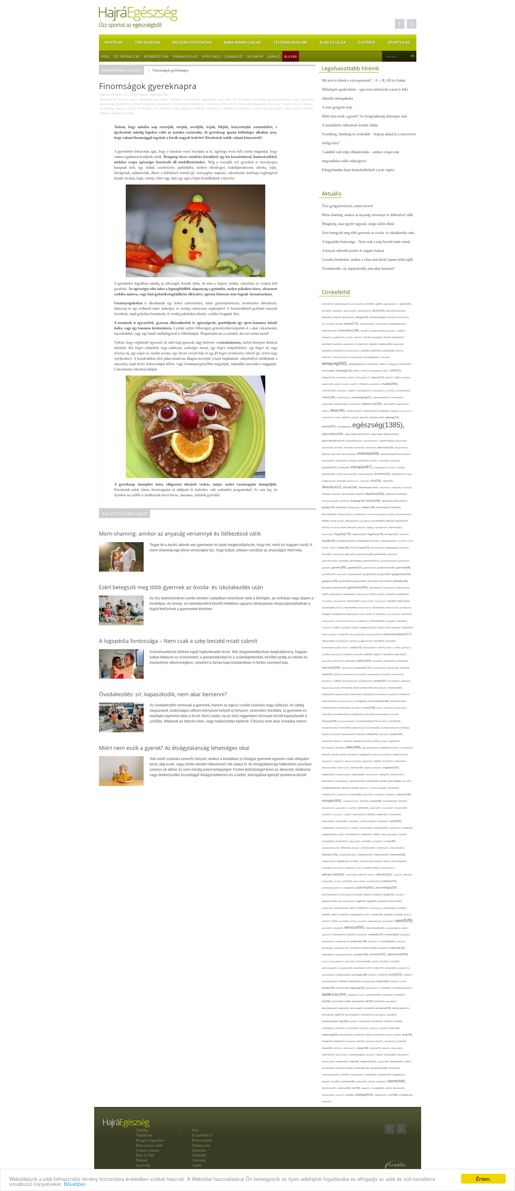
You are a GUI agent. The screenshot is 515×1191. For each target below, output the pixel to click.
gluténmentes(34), (330, 561)
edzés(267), (329, 426)
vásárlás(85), (390, 1055)
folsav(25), (404, 534)
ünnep (104, 113)
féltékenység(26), (346, 514)
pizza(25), (398, 875)
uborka (308, 108)
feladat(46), (342, 507)
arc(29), (349, 337)
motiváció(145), (404, 794)
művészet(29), (328, 808)
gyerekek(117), (356, 567)
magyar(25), (339, 761)
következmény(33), (330, 728)
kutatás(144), (396, 734)
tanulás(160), (329, 988)
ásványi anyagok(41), (394, 337)
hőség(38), (391, 621)
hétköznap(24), (393, 608)
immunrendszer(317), (397, 634)
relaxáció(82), (395, 901)
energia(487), (362, 467)
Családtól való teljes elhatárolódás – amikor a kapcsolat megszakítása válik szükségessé (360, 156)
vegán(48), (354, 1061)
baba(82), (374, 344)
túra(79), (370, 1035)
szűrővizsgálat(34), (330, 981)
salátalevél (230, 108)
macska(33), (353, 754)
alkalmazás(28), (365, 311)
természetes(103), (400, 1008)
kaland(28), (327, 661)
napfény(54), (363, 808)
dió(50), (350, 411)
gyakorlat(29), (404, 561)
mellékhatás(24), (397, 774)
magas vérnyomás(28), (382, 754)
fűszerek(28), (339, 554)
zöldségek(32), (381, 1095)
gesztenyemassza (278, 99)
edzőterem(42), (344, 427)
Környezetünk (156, 56)
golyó (296, 99)
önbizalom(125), (330, 854)
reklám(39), (383, 901)
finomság (259, 99)
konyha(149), (369, 707)
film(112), (326, 527)
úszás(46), (401, 1041)
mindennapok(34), (379, 788)
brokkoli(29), (342, 377)
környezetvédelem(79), (367, 721)
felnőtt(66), (396, 507)
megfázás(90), (329, 774)
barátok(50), (376, 351)
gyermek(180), (403, 567)
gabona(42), (351, 554)
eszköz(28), (365, 481)
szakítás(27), (374, 941)
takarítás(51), (355, 981)
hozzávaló (164, 104)
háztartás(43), (379, 608)
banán (123, 99)
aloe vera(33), (328, 324)
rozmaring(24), (375, 908)
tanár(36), (394, 981)
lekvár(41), (341, 748)
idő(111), (382, 627)
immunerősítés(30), (358, 634)
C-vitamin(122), (376, 377)
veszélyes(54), (384, 1075)
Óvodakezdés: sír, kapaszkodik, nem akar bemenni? (358, 268)
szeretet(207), (378, 954)
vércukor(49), (328, 1068)
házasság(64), (329, 608)
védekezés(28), (329, 1061)
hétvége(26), (406, 608)
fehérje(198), (374, 500)
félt (234, 99)
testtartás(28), (380, 1015)
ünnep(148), (363, 1048)
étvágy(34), (396, 487)
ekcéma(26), (371, 447)
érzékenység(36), (366, 474)
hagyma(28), (389, 588)
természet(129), (384, 1008)
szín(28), (375, 961)
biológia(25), (394, 364)
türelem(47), (340, 1041)
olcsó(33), (402, 834)
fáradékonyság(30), (331, 501)
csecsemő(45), (329, 391)
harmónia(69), (354, 601)
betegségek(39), (357, 364)
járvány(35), (358, 654)
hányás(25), (327, 601)
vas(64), (380, 1055)
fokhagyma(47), (392, 534)
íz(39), (397, 647)
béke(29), (399, 351)
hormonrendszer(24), (345, 621)
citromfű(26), (375, 384)
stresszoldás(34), (393, 928)
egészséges (209, 99)
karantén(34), (393, 668)
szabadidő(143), (376, 934)
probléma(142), (389, 881)
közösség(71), (374, 728)
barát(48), (365, 351)
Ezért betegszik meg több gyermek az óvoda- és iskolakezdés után (368, 233)
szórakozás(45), (343, 975)
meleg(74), (384, 774)
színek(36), (385, 961)
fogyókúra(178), (376, 534)
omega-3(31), (355, 841)
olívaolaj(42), (328, 841)
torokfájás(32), (328, 1028)
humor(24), (327, 627)
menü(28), (407, 781)
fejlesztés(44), (401, 501)
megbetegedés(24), (373, 768)
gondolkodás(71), (372, 561)
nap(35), (353, 808)
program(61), (350, 888)
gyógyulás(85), (360, 581)
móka (307, 104)
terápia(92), (344, 1008)
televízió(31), (391, 1001)
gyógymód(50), (384, 574)
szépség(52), (328, 954)
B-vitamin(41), (362, 344)
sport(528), (404, 920)
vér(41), (407, 1061)
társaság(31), (388, 995)
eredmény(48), (329, 474)
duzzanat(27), (406, 411)
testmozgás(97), (353, 1014)
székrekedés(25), (342, 948)
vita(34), (372, 1081)
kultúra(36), (384, 734)
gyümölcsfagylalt (143, 104)
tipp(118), (344, 1021)
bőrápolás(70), (329, 377)
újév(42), (361, 1041)
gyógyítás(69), (370, 574)
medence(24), (343, 768)
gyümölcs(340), (358, 587)
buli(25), (351, 377)
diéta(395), (338, 410)
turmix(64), (379, 1035)
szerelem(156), (361, 954)
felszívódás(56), (330, 514)
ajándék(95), (406, 304)
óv (156, 108)
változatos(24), (342, 1055)
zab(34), (389, 1088)
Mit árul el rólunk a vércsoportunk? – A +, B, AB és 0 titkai (363, 80)
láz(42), (376, 741)
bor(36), (365, 371)
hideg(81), (327, 614)
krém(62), (361, 734)
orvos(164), (390, 841)
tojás (287, 108)
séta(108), (389, 914)
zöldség (128, 113)
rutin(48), (326, 915)
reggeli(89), (372, 901)
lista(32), (336, 754)
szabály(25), (405, 934)
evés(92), (326, 494)
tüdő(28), (397, 1035)
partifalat (199, 108)
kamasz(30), (378, 661)
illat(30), (334, 634)
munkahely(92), (390, 801)
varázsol (116, 113)
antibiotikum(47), (330, 331)
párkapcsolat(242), (334, 874)
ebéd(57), (346, 417)
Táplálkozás (147, 42)
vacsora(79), (375, 1048)
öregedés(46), (343, 861)
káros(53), (404, 668)
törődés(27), (341, 1028)
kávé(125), (327, 674)
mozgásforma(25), (351, 801)
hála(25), (382, 594)
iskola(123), (356, 647)
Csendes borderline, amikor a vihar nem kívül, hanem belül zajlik (367, 260)
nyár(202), (396, 821)
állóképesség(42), (378, 317)
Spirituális (211, 56)
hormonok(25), (329, 621)
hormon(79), (406, 614)
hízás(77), (371, 614)
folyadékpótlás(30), (389, 541)
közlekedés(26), (359, 728)
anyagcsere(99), (378, 330)
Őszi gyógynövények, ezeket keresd (347, 206)
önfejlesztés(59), (381, 855)
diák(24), (326, 411)
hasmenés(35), (368, 601)
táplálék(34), (386, 988)
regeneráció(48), (330, 901)
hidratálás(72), (339, 614)
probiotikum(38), (374, 881)
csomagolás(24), (378, 391)
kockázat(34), (381, 694)
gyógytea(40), (346, 581)
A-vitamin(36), (328, 304)
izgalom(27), (406, 647)
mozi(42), (364, 801)
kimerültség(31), (380, 688)
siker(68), (399, 915)
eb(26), (338, 417)
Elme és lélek (333, 42)
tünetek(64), (328, 1041)
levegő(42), (385, 748)
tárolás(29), (353, 995)
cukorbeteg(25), (344, 397)
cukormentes (191, 99)
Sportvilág (399, 42)
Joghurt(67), (388, 654)
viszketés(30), (362, 1081)
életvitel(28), (406, 454)
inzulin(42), (390, 641)
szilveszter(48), (363, 961)
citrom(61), (364, 384)
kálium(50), (350, 661)
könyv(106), (370, 714)
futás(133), (364, 547)
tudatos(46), (394, 1028)
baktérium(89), (386, 344)
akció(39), (327, 311)
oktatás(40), (367, 834)
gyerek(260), (340, 567)
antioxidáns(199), (350, 330)
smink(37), (326, 921)
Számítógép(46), (388, 941)
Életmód (367, 42)
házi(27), (340, 608)
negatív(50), (382, 814)
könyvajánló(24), (383, 714)
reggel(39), (361, 901)
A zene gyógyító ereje (337, 107)
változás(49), (328, 1055)
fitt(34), (344, 527)
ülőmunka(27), (350, 1048)
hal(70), (374, 594)
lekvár (297, 104)
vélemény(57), (397, 1061)
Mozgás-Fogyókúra (192, 42)
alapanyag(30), (351, 311)
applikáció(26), (339, 337)
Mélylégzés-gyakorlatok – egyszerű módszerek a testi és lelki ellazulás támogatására (365, 93)
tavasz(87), (400, 995)
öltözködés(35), (369, 848)
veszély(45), (371, 1075)
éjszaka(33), (360, 447)
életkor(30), (336, 454)
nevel (131, 108)
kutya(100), (327, 741)
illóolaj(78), (343, 634)
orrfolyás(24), (378, 841)
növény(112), (383, 821)
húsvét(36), (346, 627)
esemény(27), (353, 481)
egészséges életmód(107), (358, 434)
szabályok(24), (328, 941)
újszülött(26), (390, 1041)
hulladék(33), (402, 621)
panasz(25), (339, 868)
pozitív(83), (347, 881)
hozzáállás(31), (362, 621)
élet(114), (326, 454)
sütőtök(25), (362, 934)
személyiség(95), (369, 948)
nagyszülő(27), (342, 808)
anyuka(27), (392, 331)
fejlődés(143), (329, 507)
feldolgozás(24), (355, 507)
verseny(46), (394, 1068)
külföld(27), (338, 741)
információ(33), (342, 641)
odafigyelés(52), (330, 834)
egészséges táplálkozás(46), (385, 434)
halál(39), (391, 594)
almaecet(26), (403, 317)
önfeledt (165, 108)
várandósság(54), (357, 1055)
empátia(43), (344, 467)
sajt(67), (335, 915)
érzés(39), (342, 481)
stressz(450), (355, 927)
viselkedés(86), (348, 1081)
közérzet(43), (345, 728)
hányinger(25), (340, 601)
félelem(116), (369, 507)
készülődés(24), (366, 681)
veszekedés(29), (357, 1075)
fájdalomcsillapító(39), (396, 494)
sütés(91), (351, 934)
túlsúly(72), (360, 1035)
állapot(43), (327, 317)
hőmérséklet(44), (377, 621)
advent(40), (369, 304)
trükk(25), (374, 1028)
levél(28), (395, 748)
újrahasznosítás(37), (375, 1041)
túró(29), (389, 1035)
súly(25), (405, 928)
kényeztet (212, 104)
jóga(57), (377, 654)
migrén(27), (365, 788)
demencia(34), (355, 404)
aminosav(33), (382, 324)
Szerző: (144, 94)
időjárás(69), (407, 627)
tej (264, 108)
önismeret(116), (398, 854)
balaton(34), (398, 344)
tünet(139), (407, 1034)
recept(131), (389, 894)
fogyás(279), (343, 534)
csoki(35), (351, 391)
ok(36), (341, 834)
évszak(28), (336, 494)
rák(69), (368, 895)
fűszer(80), (327, 554)
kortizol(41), (328, 714)
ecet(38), (355, 417)
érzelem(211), (383, 473)
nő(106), (364, 821)
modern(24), (343, 794)
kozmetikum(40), (342, 714)
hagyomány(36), (402, 588)
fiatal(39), (390, 521)
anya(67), (365, 331)
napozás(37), (388, 808)
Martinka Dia (159, 94)
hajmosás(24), (363, 594)
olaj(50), (377, 834)
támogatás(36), (369, 981)
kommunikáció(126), (379, 701)
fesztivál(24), (365, 521)
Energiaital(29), (381, 467)
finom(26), (336, 527)
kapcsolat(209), (332, 667)
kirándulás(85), (395, 688)
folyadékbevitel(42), (346, 541)
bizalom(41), (406, 364)
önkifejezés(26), (329, 861)
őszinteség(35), (376, 861)
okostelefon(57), (353, 834)
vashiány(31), (403, 1055)
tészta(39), (392, 1015)
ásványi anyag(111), (374, 337)
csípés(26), (342, 391)
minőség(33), (393, 788)
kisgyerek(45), (329, 694)
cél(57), (398, 377)
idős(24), (326, 634)
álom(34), (339, 324)
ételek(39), (388, 481)
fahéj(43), (360, 494)
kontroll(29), (357, 708)
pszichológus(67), (331, 895)
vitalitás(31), (381, 1081)
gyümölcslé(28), (376, 588)
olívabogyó (145, 108)
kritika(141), (372, 734)
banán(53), (339, 351)
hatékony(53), (403, 601)
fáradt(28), (345, 501)
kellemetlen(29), (350, 674)
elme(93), (353, 460)
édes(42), (364, 417)
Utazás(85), (327, 1048)
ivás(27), (390, 647)
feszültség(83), (378, 521)
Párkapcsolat (185, 56)
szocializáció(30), (346, 968)
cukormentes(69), (381, 397)
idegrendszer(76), (369, 627)
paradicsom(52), (372, 868)
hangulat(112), (402, 594)
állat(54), (337, 317)
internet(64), (379, 641)
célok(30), (406, 377)
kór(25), (380, 708)
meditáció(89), (357, 768)
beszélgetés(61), (372, 357)
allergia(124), (363, 317)
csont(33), (391, 391)
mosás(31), (380, 794)
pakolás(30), (327, 868)
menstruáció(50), (357, 781)
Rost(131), (363, 908)
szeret (257, 108)
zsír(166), (393, 1095)
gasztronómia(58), (366, 554)
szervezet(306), (398, 954)
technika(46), (338, 1001)
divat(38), (358, 411)
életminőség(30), (349, 454)
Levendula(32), (406, 748)
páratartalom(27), (387, 868)
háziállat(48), (351, 608)
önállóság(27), (383, 848)
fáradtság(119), (358, 501)
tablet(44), (344, 981)
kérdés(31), (386, 674)
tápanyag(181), (358, 987)
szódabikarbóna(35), (363, 968)
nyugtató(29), (395, 828)
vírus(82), (335, 1081)
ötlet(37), (387, 861)
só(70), (335, 921)
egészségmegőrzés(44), (334, 441)
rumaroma (214, 108)
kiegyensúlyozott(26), (331, 688)
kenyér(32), (362, 674)
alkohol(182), (379, 310)
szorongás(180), (359, 974)
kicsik (242, 104)
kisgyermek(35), (343, 694)
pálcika (186, 108)
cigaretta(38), (328, 384)
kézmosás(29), (394, 681)
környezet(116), (330, 721)
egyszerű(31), (328, 447)
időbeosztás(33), (393, 627)
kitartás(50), (369, 694)
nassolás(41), (359, 814)
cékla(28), (389, 377)
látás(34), (367, 741)
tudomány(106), (346, 1034)
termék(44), (370, 1008)
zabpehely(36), (329, 1095)
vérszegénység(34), (331, 1075)
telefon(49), (380, 1001)
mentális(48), (372, 781)
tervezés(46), (328, 1015)
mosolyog (107, 108)
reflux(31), (399, 895)
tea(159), (326, 1001)
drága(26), (395, 411)
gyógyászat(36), (355, 574)
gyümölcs (123, 104)
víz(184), (356, 1087)
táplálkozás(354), (335, 994)
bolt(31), (357, 371)
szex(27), (326, 961)
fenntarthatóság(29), (377, 514)
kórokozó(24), (401, 708)
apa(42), (401, 331)
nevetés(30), (354, 821)
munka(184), (376, 800)
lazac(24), (384, 741)
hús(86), (336, 627)
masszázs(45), (329, 768)
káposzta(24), (348, 668)
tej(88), (348, 1001)
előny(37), (374, 461)
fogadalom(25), (382, 527)
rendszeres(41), (342, 908)
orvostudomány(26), (331, 848)
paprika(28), (350, 868)
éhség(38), (349, 447)
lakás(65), (358, 741)
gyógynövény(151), (401, 574)
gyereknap (107, 104)
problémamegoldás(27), (333, 888)
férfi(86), (326, 521)
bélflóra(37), (327, 357)
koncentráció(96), (398, 701)
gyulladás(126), (400, 581)
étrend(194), (351, 487)
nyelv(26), (355, 828)
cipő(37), (355, 384)
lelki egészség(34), (370, 748)
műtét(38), (402, 801)
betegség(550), (335, 363)
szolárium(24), (404, 968)
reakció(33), (377, 895)
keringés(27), (328, 681)
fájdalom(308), (375, 493)
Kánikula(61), (402, 661)
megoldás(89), (358, 774)
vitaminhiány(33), (329, 1088)
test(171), (340, 1014)
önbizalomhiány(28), (348, 855)
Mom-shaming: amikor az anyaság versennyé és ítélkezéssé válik (367, 215)
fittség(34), (353, 527)
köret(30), (395, 714)
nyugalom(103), (381, 827)
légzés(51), (394, 741)
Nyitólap (114, 42)
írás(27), (346, 647)
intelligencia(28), (366, 641)
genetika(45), (381, 554)
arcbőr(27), (358, 337)
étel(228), (376, 480)
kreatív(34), (336, 734)
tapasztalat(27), (373, 988)
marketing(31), (400, 761)
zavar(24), (340, 1095)
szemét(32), (383, 948)
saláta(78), (344, 915)
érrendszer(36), (351, 474)
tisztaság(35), (365, 1021)
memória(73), (328, 781)
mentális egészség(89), (390, 781)
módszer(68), (355, 794)
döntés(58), (384, 411)
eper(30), (392, 467)
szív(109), (395, 961)
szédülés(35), (328, 948)
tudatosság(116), (330, 1034)
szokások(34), (391, 968)
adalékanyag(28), (342, 304)
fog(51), (371, 527)
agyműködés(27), (392, 304)
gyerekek (308, 99)
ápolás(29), (327, 337)
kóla (277, 104)
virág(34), (326, 1081)
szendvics (245, 108)
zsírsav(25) (326, 1101)
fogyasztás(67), (360, 534)
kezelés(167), (380, 681)
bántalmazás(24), (353, 351)
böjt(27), (387, 371)
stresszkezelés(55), (376, 928)
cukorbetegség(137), (362, 397)
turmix (296, 108)
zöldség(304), (365, 1094)
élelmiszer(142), (386, 447)
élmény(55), (364, 461)
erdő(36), (401, 467)
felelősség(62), (383, 507)
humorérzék (181, 104)
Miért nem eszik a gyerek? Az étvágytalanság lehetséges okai (364, 116)
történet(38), (353, 1028)
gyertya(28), (342, 574)
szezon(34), (350, 961)
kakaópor (197, 104)
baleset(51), (328, 351)
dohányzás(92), (371, 411)
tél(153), (369, 1001)
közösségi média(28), (391, 728)
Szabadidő (234, 56)
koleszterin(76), (329, 701)
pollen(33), (407, 875)
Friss (105, 56)
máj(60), (377, 761)
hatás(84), (392, 601)
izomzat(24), (337, 654)
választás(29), (397, 1048)
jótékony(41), (400, 654)
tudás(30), (384, 1028)
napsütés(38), (401, 808)
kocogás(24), (393, 694)
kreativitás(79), (349, 734)
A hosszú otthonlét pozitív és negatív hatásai (353, 251)
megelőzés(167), (391, 767)
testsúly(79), (367, 1015)
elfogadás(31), (329, 461)
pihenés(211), (385, 874)
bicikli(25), (383, 364)
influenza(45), (329, 641)
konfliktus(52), (344, 708)
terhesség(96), (357, 1008)
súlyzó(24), (327, 934)
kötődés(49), (395, 721)
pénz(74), (363, 875)
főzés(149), (344, 547)
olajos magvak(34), (389, 834)
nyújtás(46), (407, 828)
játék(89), (368, 654)
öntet (176, 108)
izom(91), (326, 654)
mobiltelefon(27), (329, 794)
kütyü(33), (348, 741)
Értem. (483, 1178)
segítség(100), (357, 914)
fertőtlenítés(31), (338, 521)
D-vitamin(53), (397, 397)
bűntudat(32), (361, 377)
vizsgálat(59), (378, 1088)
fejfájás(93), (388, 501)
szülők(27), (408, 975)
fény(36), (391, 514)
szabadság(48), (392, 934)
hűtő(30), (355, 627)
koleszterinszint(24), (346, 701)
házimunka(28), (365, 608)
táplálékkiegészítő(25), (402, 988)
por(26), (338, 881)
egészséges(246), (333, 433)
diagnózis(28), (403, 404)
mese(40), (346, 788)
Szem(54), (355, 948)
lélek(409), (354, 747)
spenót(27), (362, 921)
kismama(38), (356, 694)
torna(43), (398, 1021)
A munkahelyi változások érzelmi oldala (350, 125)
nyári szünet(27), (342, 828)
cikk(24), (338, 384)
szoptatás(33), (328, 975)
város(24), (371, 1055)
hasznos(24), (381, 601)
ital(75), (382, 647)
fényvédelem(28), (404, 514)
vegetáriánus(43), (368, 1061)
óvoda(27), (357, 848)
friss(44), (354, 548)
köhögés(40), (357, 714)
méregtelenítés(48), (331, 788)
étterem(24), (385, 487)
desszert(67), (390, 404)
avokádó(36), (349, 344)
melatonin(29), (372, 774)
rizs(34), (353, 908)
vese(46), (345, 1075)
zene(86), (350, 1095)
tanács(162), (383, 981)
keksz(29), (338, 674)
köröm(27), (384, 721)
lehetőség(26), (329, 748)
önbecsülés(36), (397, 848)
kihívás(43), (347, 688)
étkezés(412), (332, 487)
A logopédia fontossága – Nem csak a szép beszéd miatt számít (366, 242)
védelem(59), (342, 1061)
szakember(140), (359, 941)
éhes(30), (339, 447)
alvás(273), (352, 323)
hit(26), (362, 614)
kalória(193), (364, 660)
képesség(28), (374, 674)
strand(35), (339, 928)
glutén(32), (393, 554)
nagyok (120, 108)
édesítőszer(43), (377, 417)
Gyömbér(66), (386, 581)
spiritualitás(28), (375, 921)
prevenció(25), (360, 881)
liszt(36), (344, 754)
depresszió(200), (373, 403)
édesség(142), (392, 417)
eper (221, 99)
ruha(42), (402, 908)
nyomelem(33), (366, 828)
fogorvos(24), (328, 534)
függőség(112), (393, 547)
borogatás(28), (376, 371)
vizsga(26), (366, 1088)
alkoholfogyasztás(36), (396, 311)
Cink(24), (346, 384)
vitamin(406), (396, 1081)
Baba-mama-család (242, 42)
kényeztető (228, 104)
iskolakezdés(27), (371, 647)
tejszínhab (275, 108)
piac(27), (372, 875)
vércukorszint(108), (344, 1068)
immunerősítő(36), (375, 634)
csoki (163, 99)
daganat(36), (328, 404)
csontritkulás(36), (403, 391)
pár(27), (360, 868)
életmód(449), (369, 454)
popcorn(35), (328, 881)
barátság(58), (388, 351)
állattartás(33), (349, 317)
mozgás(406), (332, 800)
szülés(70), (383, 975)
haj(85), (326, 594)
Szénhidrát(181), (397, 947)
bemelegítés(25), (356, 357)
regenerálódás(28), (347, 901)
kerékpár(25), (398, 674)
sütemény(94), (339, 934)
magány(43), (365, 754)
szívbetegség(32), (330, 968)
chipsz (133, 99)
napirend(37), (376, 808)
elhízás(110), (342, 460)
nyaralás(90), (328, 828)
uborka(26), (351, 1041)
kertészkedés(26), (350, 681)
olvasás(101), (342, 841)
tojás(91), (389, 1021)
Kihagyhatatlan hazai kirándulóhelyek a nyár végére (358, 170)
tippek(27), (354, 1021)
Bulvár (290, 56)
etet (228, 99)
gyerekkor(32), (370, 568)
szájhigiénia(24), (342, 941)
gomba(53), (344, 561)
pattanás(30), (352, 875)
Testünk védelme (291, 42)
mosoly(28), (390, 794)
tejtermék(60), (358, 1001)
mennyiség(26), (342, 781)
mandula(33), (388, 761)
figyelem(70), (401, 521)
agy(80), (379, 304)
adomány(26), (357, 304)
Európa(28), (407, 487)
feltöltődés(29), (361, 514)
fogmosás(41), (396, 527)
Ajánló (274, 56)
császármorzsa (149, 99)
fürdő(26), (404, 548)
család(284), (389, 383)
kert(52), (338, 681)
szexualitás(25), (338, 961)
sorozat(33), (344, 921)
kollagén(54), (361, 701)
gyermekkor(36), (329, 574)
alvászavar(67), (368, 324)
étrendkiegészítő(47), (369, 487)
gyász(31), (327, 568)
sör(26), (353, 921)
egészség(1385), (378, 425)
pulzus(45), (358, 895)
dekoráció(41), (341, 404)
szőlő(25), (373, 975)
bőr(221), (396, 370)
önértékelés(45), (365, 855)
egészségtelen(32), (355, 441)
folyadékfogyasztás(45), (368, 541)
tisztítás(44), (378, 1021)
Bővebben (75, 1183)
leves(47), (327, 754)
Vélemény (255, 56)
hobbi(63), (381, 614)
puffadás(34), (346, 895)
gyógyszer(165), (330, 581)
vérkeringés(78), (362, 1068)
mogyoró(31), (368, 794)
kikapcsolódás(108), (363, 687)
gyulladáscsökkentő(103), (335, 587)
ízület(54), (348, 654)
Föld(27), (334, 548)
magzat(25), (367, 761)
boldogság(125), (344, 370)
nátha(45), (371, 814)
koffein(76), (404, 694)
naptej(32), (327, 814)
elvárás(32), (384, 461)
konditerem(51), (329, 708)
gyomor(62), (373, 581)
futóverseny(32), (378, 548)
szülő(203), (396, 974)
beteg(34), (385, 357)
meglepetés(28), (343, 774)
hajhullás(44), (350, 594)
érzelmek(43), (399, 474)
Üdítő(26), (338, 1048)
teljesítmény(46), (330, 1008)
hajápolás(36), (336, 594)
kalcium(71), (339, 661)
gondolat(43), (356, 561)
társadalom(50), (374, 995)
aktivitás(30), (338, 311)
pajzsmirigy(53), (399, 861)
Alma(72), (392, 317)
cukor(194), (329, 397)
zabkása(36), (399, 1088)
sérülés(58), (378, 915)
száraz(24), (401, 941)
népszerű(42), (329, 821)
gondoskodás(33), (389, 561)
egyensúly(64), (387, 441)
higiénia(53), (352, 614)
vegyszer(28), (383, 1061)
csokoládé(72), (363, 391)
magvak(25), (327, 761)
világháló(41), (398, 1075)
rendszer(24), (328, 908)
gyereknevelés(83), (386, 568)
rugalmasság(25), (390, 908)
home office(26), (393, 614)
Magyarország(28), (353, 761)
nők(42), (372, 821)
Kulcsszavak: (109, 99)
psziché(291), (366, 887)
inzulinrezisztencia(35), (332, 647)
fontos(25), (403, 541)
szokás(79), (379, 968)
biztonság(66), (329, 371)
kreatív (286, 104)
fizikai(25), (362, 527)
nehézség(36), (394, 814)
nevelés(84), (342, 821)
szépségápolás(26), (344, 954)
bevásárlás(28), (372, 364)
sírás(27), (408, 915)
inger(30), (354, 641)
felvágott (245, 99)
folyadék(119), (329, 540)
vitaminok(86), (344, 1088)
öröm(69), (355, 861)
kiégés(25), (406, 681)
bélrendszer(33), (340, 357)
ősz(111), (364, 861)
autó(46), (338, 344)
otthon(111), (346, 847)
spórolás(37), (389, 921)
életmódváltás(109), (391, 454)
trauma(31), (364, 1028)
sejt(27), (368, 915)
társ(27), (363, 995)
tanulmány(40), (343, 988)
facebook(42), (349, 494)
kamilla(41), (390, 661)
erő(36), (340, 474)
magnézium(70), (400, 754)
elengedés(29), (401, 447)
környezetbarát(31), (347, 721)
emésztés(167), (330, 467)
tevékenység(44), (330, 1021)
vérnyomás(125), (379, 1068)
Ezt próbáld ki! (127, 56)
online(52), (367, 841)
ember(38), (395, 461)
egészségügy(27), (372, 441)
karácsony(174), (363, 667)
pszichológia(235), (387, 887)
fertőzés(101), (352, 520)
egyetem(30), (401, 441)
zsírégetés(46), (406, 1095)
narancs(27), (338, 814)
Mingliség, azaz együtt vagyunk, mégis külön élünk (358, 224)
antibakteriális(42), (398, 324)
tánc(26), (403, 981)
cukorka (175, 99)
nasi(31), (348, 814)
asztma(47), (328, 344)
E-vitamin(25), (328, 417)
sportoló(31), (328, 928)
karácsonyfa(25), (379, 668)
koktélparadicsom (260, 104)
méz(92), (355, 788)
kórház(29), (389, 708)
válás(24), (386, 1048)
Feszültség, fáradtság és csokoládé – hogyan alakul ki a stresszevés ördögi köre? (369, 138)
